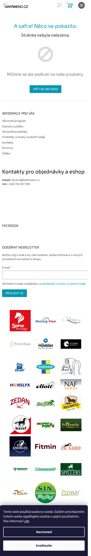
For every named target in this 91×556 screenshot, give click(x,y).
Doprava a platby (12, 126)
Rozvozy (7, 148)
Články (6, 153)
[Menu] (81, 5)
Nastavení (44, 532)
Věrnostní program (14, 121)
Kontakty (8, 143)
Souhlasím (44, 545)
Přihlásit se (14, 293)
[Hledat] (59, 5)
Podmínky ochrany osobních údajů (23, 137)
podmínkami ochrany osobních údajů (63, 284)
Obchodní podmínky (15, 132)
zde (26, 521)
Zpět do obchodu (45, 89)
